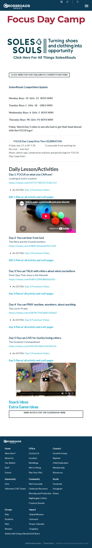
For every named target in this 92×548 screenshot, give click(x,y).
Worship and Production (40, 493)
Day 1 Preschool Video (37, 189)
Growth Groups (60, 453)
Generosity (10, 479)
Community (34, 479)
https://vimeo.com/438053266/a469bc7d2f (32, 245)
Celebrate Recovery (38, 488)
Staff (7, 467)
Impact (32, 509)
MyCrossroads (36, 484)
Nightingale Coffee (38, 498)
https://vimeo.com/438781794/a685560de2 (33, 312)
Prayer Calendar (36, 524)
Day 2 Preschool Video (37, 253)
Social (56, 479)
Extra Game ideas (23, 406)
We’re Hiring (35, 467)
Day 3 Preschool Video (37, 286)
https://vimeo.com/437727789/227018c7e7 (33, 182)
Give (7, 484)
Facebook (57, 484)
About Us (9, 458)
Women (8, 528)
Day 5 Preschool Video (37, 353)
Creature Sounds (37, 503)
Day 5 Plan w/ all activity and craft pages (31, 360)
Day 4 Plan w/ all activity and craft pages (31, 327)
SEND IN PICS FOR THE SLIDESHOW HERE (46, 414)
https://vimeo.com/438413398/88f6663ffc (32, 279)
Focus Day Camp (46, 19)
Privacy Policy (49, 543)
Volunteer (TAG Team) (15, 488)
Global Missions (36, 514)
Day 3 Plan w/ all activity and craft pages (31, 293)
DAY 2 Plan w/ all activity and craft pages (31, 260)
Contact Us (34, 453)
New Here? (10, 453)
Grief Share (34, 533)
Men (7, 524)
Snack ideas (18, 402)
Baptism (56, 458)
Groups (8, 509)
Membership (59, 467)
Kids (7, 514)
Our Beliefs (10, 463)
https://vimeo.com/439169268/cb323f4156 (32, 346)
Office (32, 448)
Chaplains (33, 528)
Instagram (57, 488)
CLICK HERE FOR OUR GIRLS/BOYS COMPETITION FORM (39, 75)
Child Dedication (60, 463)
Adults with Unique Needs (17, 533)
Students (9, 519)
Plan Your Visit (35, 472)
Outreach (33, 519)
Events (8, 472)
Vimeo (56, 493)
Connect (57, 448)
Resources (58, 472)
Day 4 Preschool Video (37, 319)
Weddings (33, 463)
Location (33, 458)
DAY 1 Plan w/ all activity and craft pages (31, 197)
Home (8, 448)
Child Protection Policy (33, 543)
